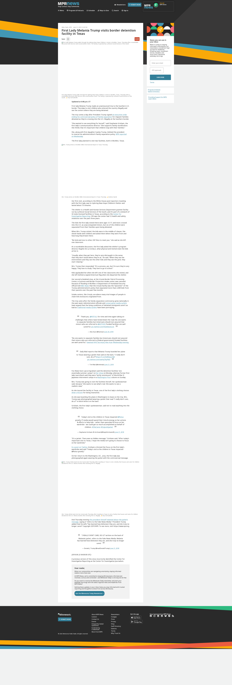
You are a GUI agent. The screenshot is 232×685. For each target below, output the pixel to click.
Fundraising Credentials (96, 628)
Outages (114, 617)
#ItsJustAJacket (107, 427)
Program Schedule (154, 90)
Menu (62, 10)
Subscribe (160, 77)
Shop (112, 624)
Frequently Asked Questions (97, 624)
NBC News (85, 286)
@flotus (121, 417)
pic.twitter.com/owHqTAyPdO (98, 359)
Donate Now (135, 5)
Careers (94, 617)
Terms (152, 82)
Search (116, 10)
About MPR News (97, 614)
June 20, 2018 (108, 332)
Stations (114, 629)
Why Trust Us (115, 633)
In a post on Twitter (79, 447)
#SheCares (96, 427)
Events (94, 622)
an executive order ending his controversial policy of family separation (99, 116)
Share (137, 39)
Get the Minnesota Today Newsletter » (89, 593)
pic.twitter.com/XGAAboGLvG (102, 327)
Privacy (113, 622)
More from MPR (97, 632)
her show (99, 373)
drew (73, 392)
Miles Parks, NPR (67, 27)
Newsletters (115, 614)
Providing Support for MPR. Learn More (157, 98)
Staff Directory (116, 626)
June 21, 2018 (109, 365)
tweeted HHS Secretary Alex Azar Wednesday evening (108, 342)
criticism (79, 392)
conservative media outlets (116, 303)
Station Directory (154, 91)
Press (113, 619)
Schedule (91, 10)
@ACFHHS (102, 324)
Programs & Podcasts (76, 10)
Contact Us (95, 619)
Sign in (126, 10)
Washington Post (104, 377)
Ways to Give (104, 10)
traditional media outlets (87, 307)
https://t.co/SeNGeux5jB (105, 357)
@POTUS (93, 317)
